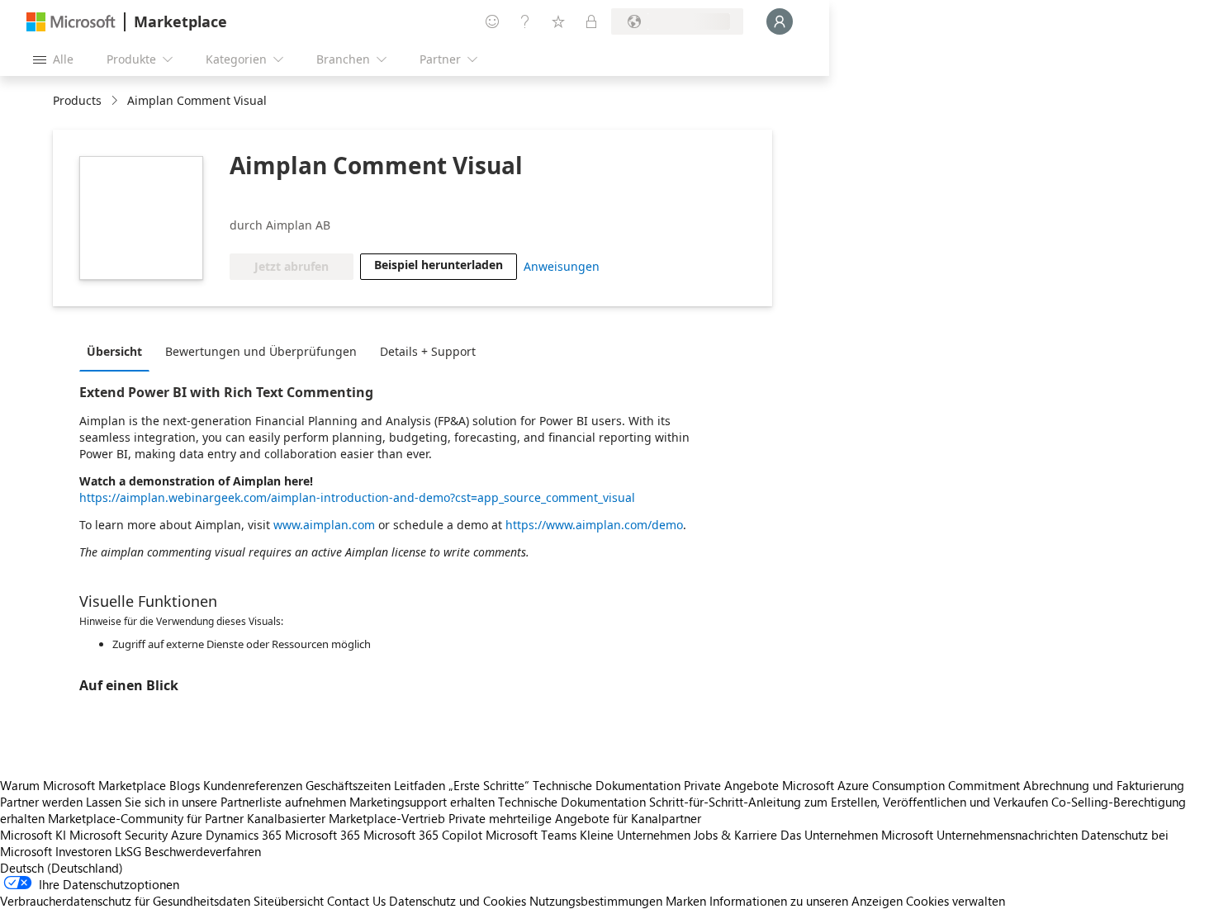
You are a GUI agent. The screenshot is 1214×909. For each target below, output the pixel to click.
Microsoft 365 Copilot (422, 834)
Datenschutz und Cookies (457, 900)
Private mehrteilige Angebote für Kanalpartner (574, 818)
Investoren (83, 851)
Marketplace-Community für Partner (146, 818)
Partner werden (41, 801)
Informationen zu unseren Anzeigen (806, 900)
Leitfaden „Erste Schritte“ (461, 785)
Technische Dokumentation (607, 785)
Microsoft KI (33, 834)
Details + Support (428, 351)
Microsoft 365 (322, 834)
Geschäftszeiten (348, 785)
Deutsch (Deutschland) (61, 867)
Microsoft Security (118, 834)
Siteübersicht (289, 900)
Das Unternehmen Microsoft (856, 834)
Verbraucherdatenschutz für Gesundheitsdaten (125, 900)
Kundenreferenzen (252, 785)
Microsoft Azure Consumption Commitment (902, 785)
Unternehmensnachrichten (1007, 834)
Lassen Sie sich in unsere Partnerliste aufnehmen (216, 801)
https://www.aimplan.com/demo (594, 525)
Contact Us (356, 900)
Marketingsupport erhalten (422, 801)
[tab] (118, 351)
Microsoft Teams (531, 834)
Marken (686, 900)
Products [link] (77, 100)
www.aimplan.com (324, 525)
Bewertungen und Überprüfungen (261, 351)
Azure (186, 834)
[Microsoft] (71, 21)
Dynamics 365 (244, 834)
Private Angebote (731, 785)
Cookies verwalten (955, 900)
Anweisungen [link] (562, 266)
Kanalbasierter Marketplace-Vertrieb (346, 818)
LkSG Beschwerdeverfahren (188, 851)
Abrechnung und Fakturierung (1103, 785)
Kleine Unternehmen (635, 834)
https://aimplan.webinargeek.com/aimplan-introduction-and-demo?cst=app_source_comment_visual (357, 497)
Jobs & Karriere (735, 834)
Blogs (184, 785)
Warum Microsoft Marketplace (83, 785)
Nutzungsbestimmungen (595, 900)
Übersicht (114, 351)
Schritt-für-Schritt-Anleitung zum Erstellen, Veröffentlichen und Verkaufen (848, 801)
